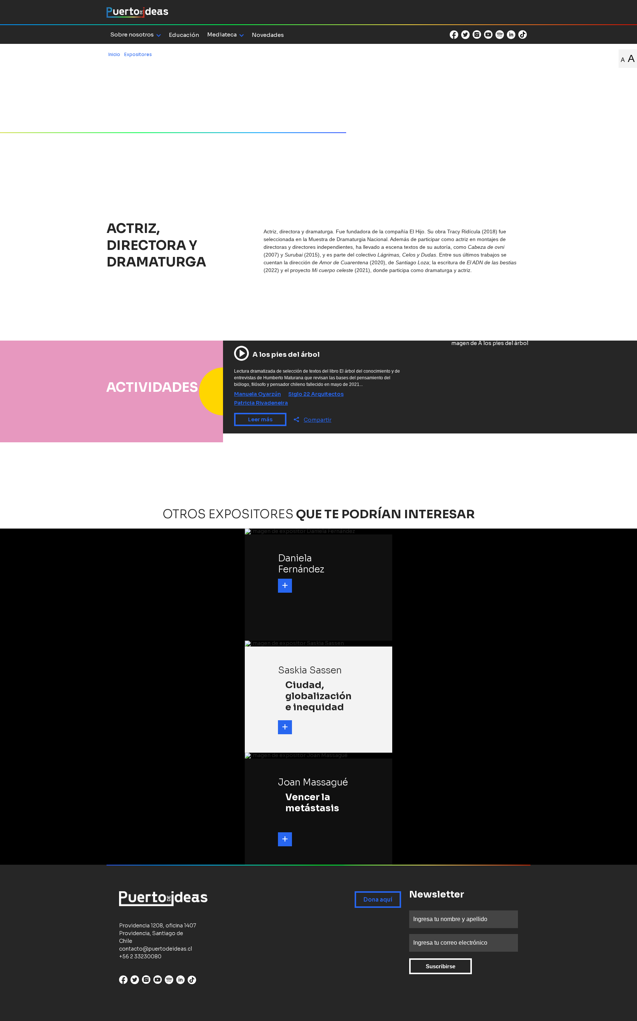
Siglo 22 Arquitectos (316, 394)
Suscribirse (440, 966)
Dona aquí (377, 899)
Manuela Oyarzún (257, 394)
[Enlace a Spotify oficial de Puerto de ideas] (499, 34)
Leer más (260, 419)
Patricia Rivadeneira (261, 402)
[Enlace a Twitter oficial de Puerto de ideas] (465, 34)
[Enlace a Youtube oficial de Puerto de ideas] (488, 34)
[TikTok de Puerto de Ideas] (522, 34)
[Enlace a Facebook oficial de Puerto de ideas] (454, 34)
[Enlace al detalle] (285, 586)
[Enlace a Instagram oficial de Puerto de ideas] (477, 34)
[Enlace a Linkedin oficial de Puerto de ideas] (511, 34)
